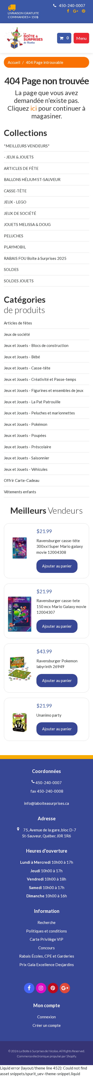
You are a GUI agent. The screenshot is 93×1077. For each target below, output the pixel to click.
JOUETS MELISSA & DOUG (27, 224)
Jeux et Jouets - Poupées (25, 435)
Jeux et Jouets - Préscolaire (27, 446)
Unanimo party (48, 715)
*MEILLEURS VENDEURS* (27, 145)
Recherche (46, 922)
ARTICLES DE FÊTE (21, 168)
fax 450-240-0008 (46, 791)
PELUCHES (13, 235)
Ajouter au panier (57, 566)
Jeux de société (17, 334)
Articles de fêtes (18, 323)
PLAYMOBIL (15, 247)
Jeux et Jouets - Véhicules (26, 469)
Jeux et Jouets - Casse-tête (27, 368)
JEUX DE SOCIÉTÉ (20, 213)
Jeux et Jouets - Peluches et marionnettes (39, 413)
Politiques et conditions (46, 931)
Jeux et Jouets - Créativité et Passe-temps (40, 379)
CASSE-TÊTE (15, 190)
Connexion (46, 1016)
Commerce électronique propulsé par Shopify (46, 1056)
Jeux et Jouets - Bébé (22, 356)
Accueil (14, 62)
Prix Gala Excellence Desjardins (46, 964)
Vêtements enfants (20, 491)
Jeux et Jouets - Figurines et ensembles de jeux (43, 390)
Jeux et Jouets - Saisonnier (26, 458)
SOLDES (11, 269)
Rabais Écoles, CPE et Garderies (46, 956)
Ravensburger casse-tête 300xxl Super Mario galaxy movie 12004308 (59, 546)
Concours (46, 947)
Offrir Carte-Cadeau (21, 480)
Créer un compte (47, 1025)
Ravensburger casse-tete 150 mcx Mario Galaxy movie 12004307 (61, 606)
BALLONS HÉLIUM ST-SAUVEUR (32, 179)
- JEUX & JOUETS (19, 157)
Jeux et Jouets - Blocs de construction (36, 345)
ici (33, 108)
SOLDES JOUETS (19, 280)
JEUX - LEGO (15, 202)
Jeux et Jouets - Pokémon (25, 424)
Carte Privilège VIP (46, 939)
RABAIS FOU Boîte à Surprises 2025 (35, 258)
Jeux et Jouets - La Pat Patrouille (32, 401)
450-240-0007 (71, 5)
